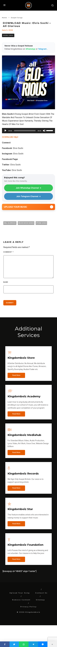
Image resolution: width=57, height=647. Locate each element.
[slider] (50, 130)
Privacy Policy (28, 607)
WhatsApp (31, 49)
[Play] (5, 130)
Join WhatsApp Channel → (28, 188)
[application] (28, 130)
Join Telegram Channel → (28, 196)
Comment (8, 252)
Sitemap (40, 600)
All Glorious (10, 223)
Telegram (42, 49)
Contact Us (41, 593)
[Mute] (44, 130)
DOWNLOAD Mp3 (10, 137)
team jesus (42, 223)
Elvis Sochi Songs (26, 223)
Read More (16, 375)
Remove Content (21, 600)
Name (5, 282)
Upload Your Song (20, 593)
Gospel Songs (8, 35)
